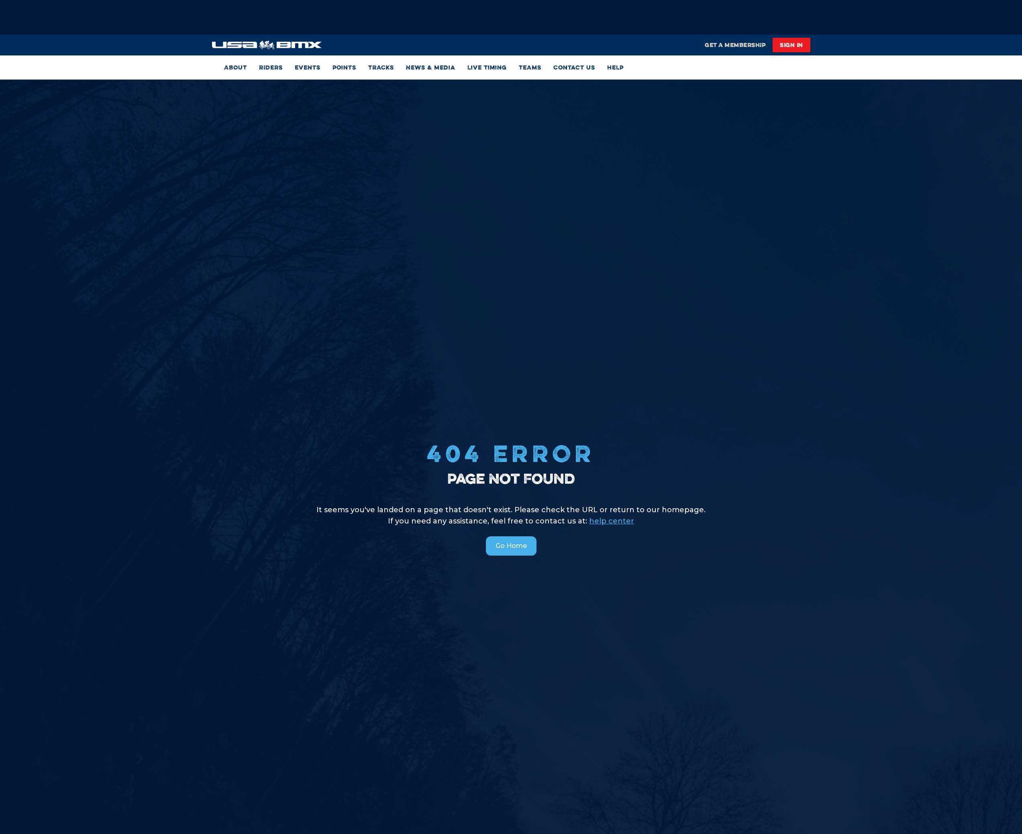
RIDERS (271, 67)
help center (611, 521)
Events (307, 67)
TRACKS (381, 67)
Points (344, 67)
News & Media (430, 67)
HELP (615, 67)
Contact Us (574, 67)
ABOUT (235, 67)
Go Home (511, 546)
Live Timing (487, 67)
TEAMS (530, 67)
